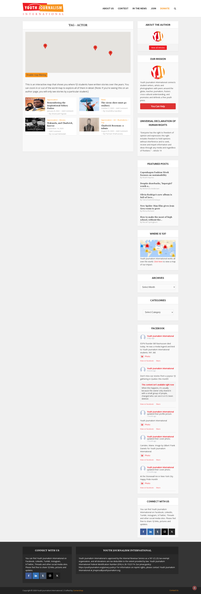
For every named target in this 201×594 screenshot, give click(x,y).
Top (102, 122)
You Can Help (158, 106)
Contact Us (174, 590)
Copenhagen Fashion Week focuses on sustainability (154, 173)
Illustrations (122, 120)
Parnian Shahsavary (114, 134)
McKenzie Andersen (151, 188)
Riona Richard (148, 211)
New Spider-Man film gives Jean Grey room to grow (157, 207)
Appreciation (52, 99)
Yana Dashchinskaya (151, 200)
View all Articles (158, 47)
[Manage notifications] (194, 588)
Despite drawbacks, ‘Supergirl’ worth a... (156, 184)
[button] (45, 46)
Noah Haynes (148, 177)
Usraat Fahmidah (59, 134)
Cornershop (78, 590)
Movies (62, 120)
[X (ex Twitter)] (172, 532)
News (103, 99)
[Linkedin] (150, 532)
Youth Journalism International (160, 336)
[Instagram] (164, 532)
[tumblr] (157, 532)
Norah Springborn (150, 222)
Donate (165, 8)
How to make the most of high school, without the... (156, 218)
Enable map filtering (36, 75)
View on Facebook (147, 361)
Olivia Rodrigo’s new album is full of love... (156, 196)
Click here (158, 261)
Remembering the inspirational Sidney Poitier (57, 105)
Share (158, 361)
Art (114, 120)
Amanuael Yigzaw (59, 113)
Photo (147, 356)
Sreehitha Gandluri (114, 111)
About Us (108, 8)
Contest (123, 8)
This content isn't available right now (158, 384)
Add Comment (67, 111)
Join (153, 8)
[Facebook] (143, 532)
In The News (139, 8)
